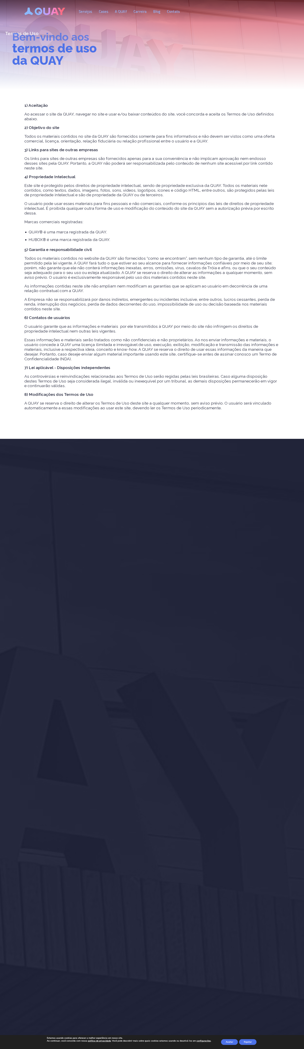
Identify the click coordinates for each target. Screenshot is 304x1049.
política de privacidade (99, 1040)
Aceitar (229, 1041)
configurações (203, 1040)
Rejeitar (248, 1041)
